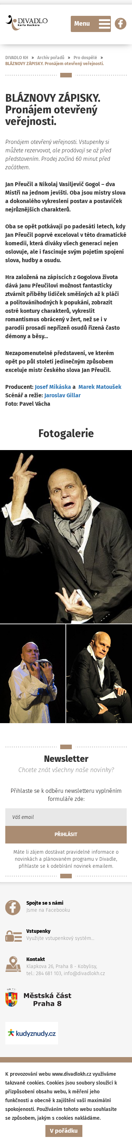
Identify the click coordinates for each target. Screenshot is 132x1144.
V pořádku (64, 1130)
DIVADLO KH (16, 57)
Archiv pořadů (50, 57)
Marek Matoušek (99, 387)
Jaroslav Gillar (62, 395)
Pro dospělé (85, 57)
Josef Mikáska (53, 387)
